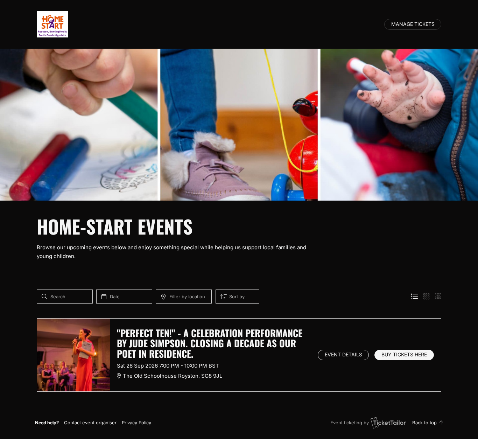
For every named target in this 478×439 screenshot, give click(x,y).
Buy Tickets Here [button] (404, 354)
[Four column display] (438, 296)
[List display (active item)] (414, 296)
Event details (343, 354)
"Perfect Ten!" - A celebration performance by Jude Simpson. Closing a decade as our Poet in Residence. (209, 343)
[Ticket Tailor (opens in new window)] (388, 422)
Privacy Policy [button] (136, 422)
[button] (90, 422)
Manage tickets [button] (413, 24)
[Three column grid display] (426, 296)
